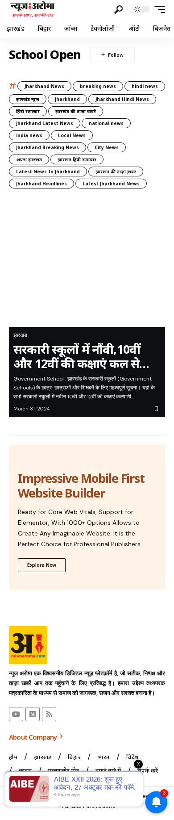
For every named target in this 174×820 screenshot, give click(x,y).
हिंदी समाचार (28, 111)
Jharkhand (67, 99)
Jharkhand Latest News (44, 123)
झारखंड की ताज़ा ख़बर (115, 171)
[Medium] (32, 714)
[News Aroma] (32, 9)
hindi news (145, 86)
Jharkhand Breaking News (47, 147)
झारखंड (20, 335)
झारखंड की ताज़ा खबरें (75, 111)
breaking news (98, 86)
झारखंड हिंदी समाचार (77, 159)
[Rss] (49, 714)
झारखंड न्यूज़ (27, 99)
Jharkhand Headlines (41, 183)
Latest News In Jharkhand (48, 171)
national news (106, 123)
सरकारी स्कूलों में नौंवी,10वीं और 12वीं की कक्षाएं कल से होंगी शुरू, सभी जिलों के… (76, 356)
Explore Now (41, 564)
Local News (72, 135)
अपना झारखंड (29, 159)
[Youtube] (16, 714)
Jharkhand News (44, 86)
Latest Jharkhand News (111, 183)
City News (107, 147)
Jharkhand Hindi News (122, 99)
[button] (118, 9)
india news (29, 135)
